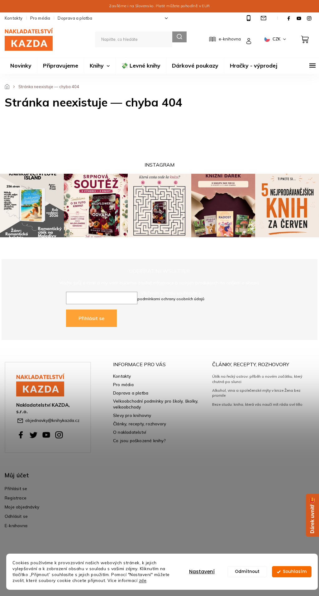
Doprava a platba (75, 18)
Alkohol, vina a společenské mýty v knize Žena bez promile (256, 393)
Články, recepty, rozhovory (139, 423)
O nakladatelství (129, 432)
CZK (277, 38)
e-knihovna (230, 38)
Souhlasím (295, 572)
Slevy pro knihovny (132, 415)
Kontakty (14, 18)
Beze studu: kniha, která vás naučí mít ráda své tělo (257, 404)
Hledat (179, 36)
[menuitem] (21, 66)
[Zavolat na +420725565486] (249, 18)
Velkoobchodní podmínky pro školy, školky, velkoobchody (155, 403)
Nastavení (202, 571)
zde (143, 580)
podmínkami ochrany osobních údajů (170, 298)
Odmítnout (247, 572)
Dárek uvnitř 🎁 (312, 515)
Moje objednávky (22, 506)
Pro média (40, 18)
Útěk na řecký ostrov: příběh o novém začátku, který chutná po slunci (257, 379)
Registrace (15, 497)
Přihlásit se (91, 318)
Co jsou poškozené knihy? (139, 440)
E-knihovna (16, 525)
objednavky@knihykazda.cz (52, 420)
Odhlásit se (16, 516)
